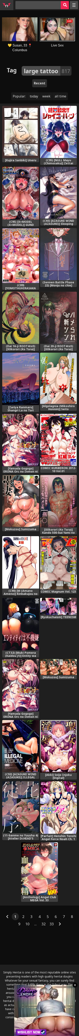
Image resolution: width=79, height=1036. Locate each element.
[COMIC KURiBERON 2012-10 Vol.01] (58, 440)
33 (52, 923)
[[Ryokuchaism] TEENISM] (58, 606)
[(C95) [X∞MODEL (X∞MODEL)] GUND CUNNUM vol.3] (20, 193)
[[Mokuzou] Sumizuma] (20, 501)
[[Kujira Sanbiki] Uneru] (20, 132)
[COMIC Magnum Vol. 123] (58, 562)
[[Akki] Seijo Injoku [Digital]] (58, 746)
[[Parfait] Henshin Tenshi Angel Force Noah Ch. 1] (58, 807)
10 (27, 923)
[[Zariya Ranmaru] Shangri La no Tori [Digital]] (20, 379)
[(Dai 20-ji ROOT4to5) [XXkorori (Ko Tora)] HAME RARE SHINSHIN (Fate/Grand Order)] (58, 318)
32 (44, 923)
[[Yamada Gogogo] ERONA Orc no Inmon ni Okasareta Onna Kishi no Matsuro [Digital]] (20, 440)
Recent (39, 83)
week (46, 96)
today (34, 96)
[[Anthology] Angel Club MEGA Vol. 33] (39, 868)
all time (60, 96)
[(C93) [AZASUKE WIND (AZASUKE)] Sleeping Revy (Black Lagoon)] (58, 193)
